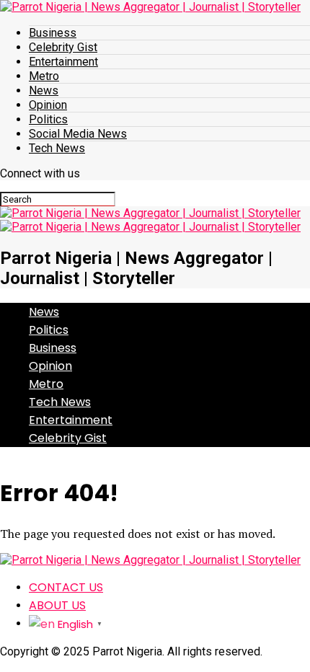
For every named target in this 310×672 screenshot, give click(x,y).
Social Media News (78, 134)
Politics (48, 119)
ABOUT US (57, 605)
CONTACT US (66, 587)
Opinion (48, 105)
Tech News (57, 148)
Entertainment (63, 61)
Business (52, 33)
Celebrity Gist (63, 47)
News (43, 90)
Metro (44, 76)
